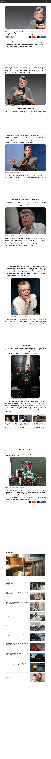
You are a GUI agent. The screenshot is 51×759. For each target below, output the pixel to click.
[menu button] (49, 1)
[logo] (4, 1)
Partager (43, 37)
